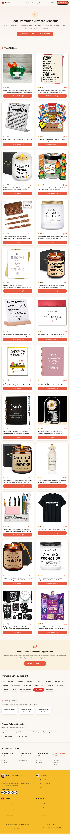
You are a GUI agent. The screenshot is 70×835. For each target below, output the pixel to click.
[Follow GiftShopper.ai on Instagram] (7, 792)
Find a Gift (43, 780)
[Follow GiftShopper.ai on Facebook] (11, 792)
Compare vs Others (10, 811)
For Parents (39, 760)
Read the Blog (9, 803)
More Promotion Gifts (60, 754)
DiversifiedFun (53, 825)
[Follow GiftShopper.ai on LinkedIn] (3, 792)
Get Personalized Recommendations (36, 34)
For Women (22, 758)
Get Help (42, 803)
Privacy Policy (25, 824)
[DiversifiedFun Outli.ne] (60, 827)
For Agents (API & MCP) (46, 807)
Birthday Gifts (8, 753)
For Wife (3, 760)
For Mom (3, 756)
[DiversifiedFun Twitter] (52, 827)
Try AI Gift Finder (33, 663)
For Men (21, 756)
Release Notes (44, 815)
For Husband (4, 762)
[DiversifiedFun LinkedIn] (49, 827)
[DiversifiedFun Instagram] (54, 827)
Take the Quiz (44, 788)
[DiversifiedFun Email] (43, 827)
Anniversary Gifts (43, 753)
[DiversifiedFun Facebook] (57, 827)
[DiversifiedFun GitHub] (46, 827)
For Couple (39, 762)
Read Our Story (9, 815)
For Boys (55, 762)
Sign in (53, 3)
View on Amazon (16, 96)
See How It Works (10, 807)
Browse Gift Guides (45, 784)
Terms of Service (17, 828)
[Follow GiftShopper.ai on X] (15, 792)
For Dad (3, 758)
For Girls (55, 765)
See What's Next (44, 811)
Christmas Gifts (26, 753)
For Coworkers (23, 760)
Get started (63, 3)
